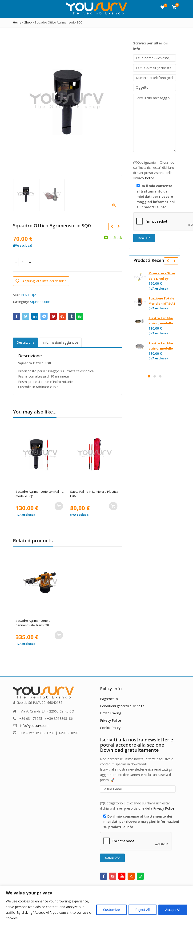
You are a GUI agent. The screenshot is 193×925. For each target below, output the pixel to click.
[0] (162, 7)
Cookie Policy (110, 727)
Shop (28, 22)
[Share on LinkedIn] (34, 316)
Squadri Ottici (40, 301)
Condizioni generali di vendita (122, 706)
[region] (96, 905)
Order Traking (110, 713)
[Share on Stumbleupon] (62, 316)
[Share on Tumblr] (71, 316)
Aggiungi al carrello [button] (59, 506)
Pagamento (109, 699)
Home (17, 22)
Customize (111, 909)
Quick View (42, 492)
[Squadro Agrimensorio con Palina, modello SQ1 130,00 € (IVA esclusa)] (111, 226)
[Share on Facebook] (16, 316)
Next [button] (113, 104)
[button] (118, 209)
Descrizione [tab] (25, 342)
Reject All (142, 909)
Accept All (172, 909)
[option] (67, 105)
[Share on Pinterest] (53, 316)
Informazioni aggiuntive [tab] (60, 342)
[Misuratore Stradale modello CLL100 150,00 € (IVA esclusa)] (118, 226)
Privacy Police (143, 178)
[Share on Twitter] (25, 316)
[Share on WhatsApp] (79, 316)
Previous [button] (21, 104)
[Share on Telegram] (44, 316)
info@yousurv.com (34, 725)
